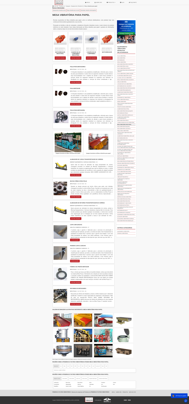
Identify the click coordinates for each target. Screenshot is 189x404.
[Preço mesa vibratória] (124, 320)
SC (79, 366)
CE (93, 366)
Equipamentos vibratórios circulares (123, 153)
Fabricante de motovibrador (124, 191)
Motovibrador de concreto (124, 86)
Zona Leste (84, 378)
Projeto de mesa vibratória (124, 106)
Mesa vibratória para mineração (125, 220)
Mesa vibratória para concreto (125, 64)
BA (89, 366)
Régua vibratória (121, 62)
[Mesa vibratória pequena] (124, 335)
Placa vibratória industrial (124, 171)
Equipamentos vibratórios (123, 97)
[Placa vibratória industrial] (62, 320)
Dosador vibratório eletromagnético (122, 183)
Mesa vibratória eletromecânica (125, 161)
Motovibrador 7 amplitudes (124, 203)
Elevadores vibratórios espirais (125, 218)
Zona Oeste (71, 378)
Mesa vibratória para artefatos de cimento (125, 71)
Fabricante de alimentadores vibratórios (124, 186)
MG (64, 366)
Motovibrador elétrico (123, 205)
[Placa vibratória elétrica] (103, 350)
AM (102, 366)
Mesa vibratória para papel (124, 124)
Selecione (56, 366)
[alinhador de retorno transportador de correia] (60, 216)
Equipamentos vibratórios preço (59, 10)
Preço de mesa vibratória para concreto (125, 104)
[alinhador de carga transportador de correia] (60, 172)
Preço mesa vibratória (123, 130)
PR (75, 366)
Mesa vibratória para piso (123, 201)
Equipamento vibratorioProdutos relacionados (122, 49)
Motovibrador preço (122, 113)
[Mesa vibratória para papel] (68, 142)
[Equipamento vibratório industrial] (62, 350)
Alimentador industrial (123, 108)
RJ (60, 366)
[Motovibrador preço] (124, 350)
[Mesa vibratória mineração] (83, 335)
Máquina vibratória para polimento (126, 163)
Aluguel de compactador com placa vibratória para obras (124, 150)
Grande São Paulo (93, 378)
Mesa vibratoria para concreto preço (125, 141)
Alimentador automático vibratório (123, 179)
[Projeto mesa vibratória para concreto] (103, 335)
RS (82, 366)
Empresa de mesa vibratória (124, 196)
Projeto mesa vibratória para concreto (124, 133)
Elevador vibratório (122, 216)
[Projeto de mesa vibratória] (62, 335)
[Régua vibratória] (83, 350)
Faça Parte (133, 2)
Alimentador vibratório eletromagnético (88, 10)
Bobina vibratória (121, 101)
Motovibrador (121, 60)
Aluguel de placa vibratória (124, 77)
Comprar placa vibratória (123, 169)
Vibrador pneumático (122, 176)
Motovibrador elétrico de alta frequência (125, 208)
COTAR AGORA (60, 58)
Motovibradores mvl (122, 138)
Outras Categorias (124, 228)
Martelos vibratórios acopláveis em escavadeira (125, 159)
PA (106, 366)
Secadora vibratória (122, 165)
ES (68, 366)
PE (86, 366)
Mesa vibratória (121, 58)
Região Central (57, 378)
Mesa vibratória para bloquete (125, 111)
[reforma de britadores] (60, 301)
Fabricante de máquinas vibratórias (123, 194)
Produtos (111, 2)
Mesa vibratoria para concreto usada (125, 95)
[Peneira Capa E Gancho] (60, 258)
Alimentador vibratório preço (125, 92)
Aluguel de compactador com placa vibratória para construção (126, 147)
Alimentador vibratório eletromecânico (123, 144)
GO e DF (98, 366)
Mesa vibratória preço (123, 120)
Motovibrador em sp (122, 210)
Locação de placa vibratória (124, 83)
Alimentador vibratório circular (125, 136)
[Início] (59, 2)
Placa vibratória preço (123, 99)
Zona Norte (64, 378)
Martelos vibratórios (122, 156)
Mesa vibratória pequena (123, 126)
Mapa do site (132, 392)
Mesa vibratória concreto (123, 128)
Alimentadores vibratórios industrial (124, 174)
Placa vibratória (121, 55)
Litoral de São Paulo (103, 378)
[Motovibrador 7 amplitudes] (83, 320)
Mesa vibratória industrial (124, 199)
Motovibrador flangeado (123, 212)
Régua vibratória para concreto (73, 10)
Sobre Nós (99, 2)
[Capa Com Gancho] (60, 237)
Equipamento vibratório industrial (126, 214)
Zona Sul (78, 378)
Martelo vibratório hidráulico (125, 115)
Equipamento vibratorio (123, 231)
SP (71, 366)
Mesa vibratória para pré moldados (126, 88)
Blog (122, 2)
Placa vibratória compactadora (125, 73)
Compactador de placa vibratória (125, 122)
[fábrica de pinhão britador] (60, 280)
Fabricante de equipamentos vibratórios (124, 189)
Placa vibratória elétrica (123, 68)
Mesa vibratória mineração (124, 90)
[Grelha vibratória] (103, 320)
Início (88, 2)
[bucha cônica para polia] (60, 194)
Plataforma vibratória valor (124, 75)
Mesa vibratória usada (122, 66)
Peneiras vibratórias (122, 233)
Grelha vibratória (121, 81)
